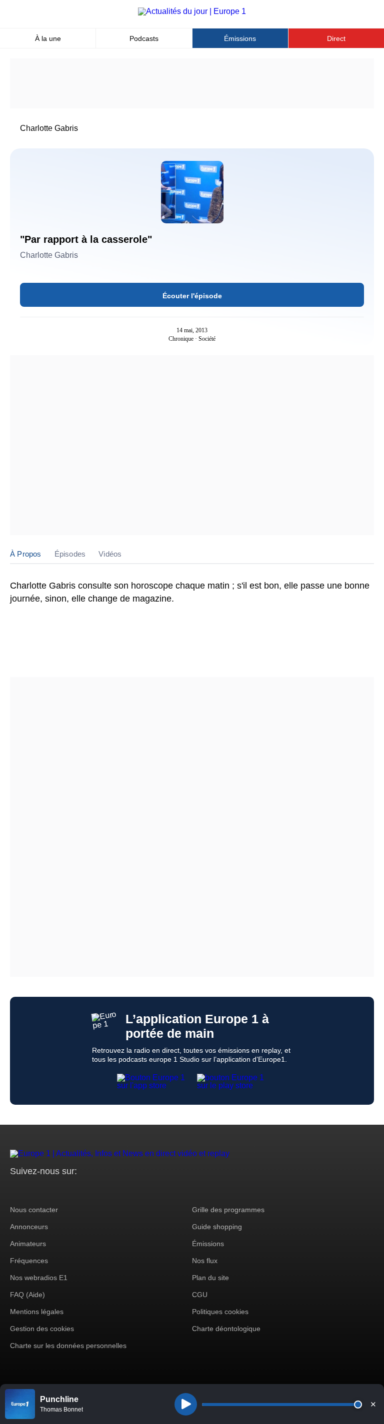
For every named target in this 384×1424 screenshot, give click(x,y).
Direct (336, 38)
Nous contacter (34, 1210)
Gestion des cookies (42, 1329)
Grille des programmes (228, 1210)
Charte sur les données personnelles (68, 1346)
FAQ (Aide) (27, 1295)
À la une (48, 38)
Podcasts (144, 38)
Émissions (240, 38)
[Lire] (185, 1404)
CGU (200, 1295)
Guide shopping (217, 1227)
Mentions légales (37, 1312)
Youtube (67, 1190)
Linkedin (101, 1190)
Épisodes (70, 554)
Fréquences (29, 1261)
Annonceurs (29, 1227)
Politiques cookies (220, 1312)
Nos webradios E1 (39, 1278)
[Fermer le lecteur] (373, 1404)
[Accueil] (192, 11)
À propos (26, 554)
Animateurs (28, 1244)
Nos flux (205, 1261)
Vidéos (110, 554)
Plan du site (210, 1278)
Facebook (50, 1190)
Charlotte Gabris (49, 128)
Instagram (33, 1190)
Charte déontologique (226, 1329)
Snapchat (84, 1190)
